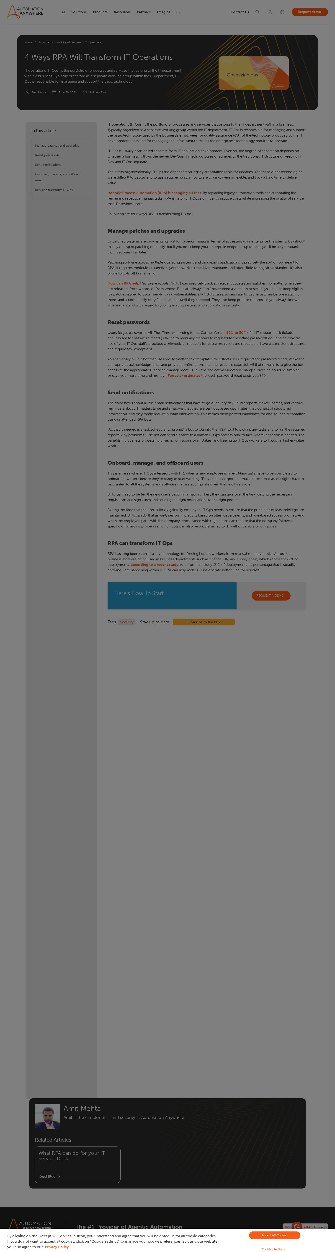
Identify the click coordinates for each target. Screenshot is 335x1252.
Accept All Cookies (275, 1235)
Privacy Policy (57, 1247)
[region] (167, 1240)
